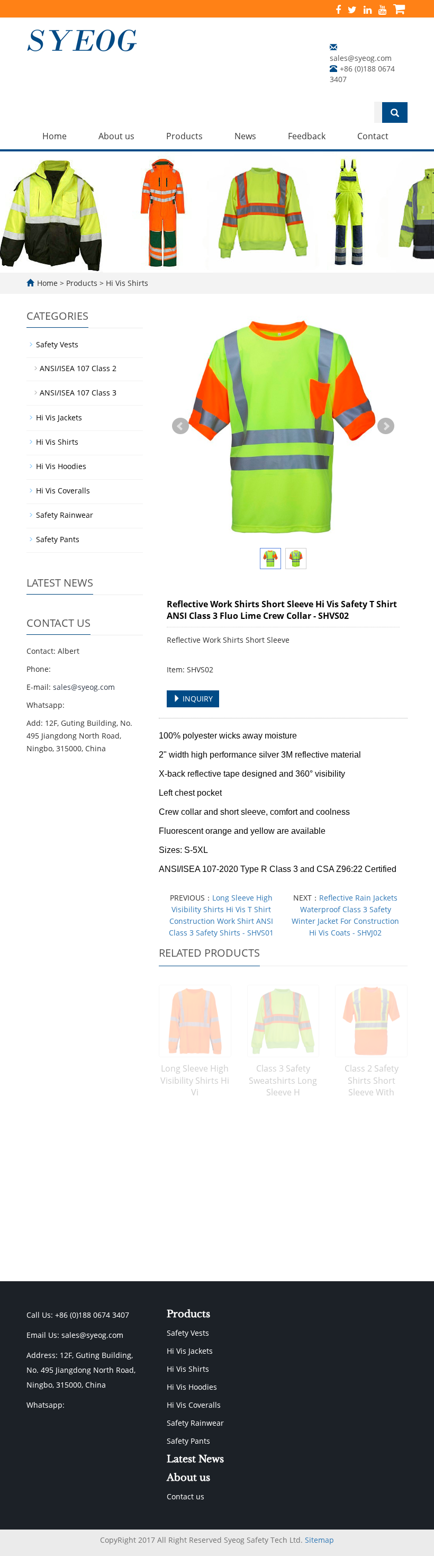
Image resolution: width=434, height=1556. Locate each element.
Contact (372, 136)
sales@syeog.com (361, 58)
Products (184, 136)
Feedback (307, 136)
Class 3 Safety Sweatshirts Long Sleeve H (283, 1081)
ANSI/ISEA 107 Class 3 (78, 393)
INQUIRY (196, 699)
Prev (180, 426)
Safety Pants (57, 539)
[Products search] (395, 112)
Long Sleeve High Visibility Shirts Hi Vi (194, 1081)
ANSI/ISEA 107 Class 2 (78, 368)
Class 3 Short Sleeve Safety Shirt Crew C (195, 1229)
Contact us (185, 1496)
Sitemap (319, 1540)
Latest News (195, 1459)
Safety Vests (57, 344)
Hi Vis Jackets (59, 417)
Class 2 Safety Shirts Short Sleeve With (372, 1081)
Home (54, 136)
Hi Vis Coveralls (63, 490)
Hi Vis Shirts (126, 283)
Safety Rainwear (64, 515)
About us (116, 136)
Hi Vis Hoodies (61, 466)
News (245, 136)
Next (385, 426)
